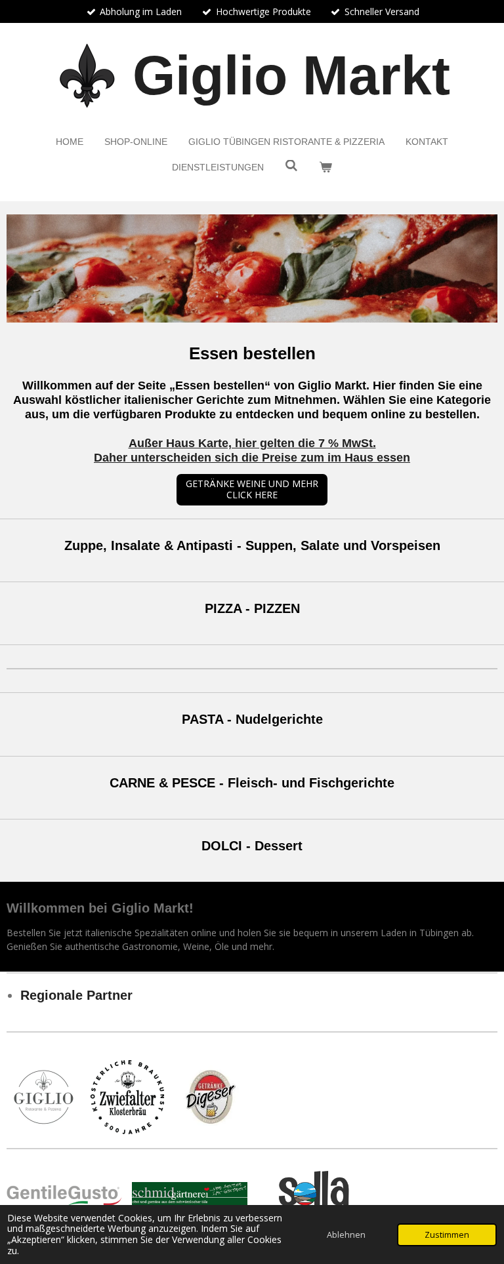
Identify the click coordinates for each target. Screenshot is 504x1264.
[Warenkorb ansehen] (325, 167)
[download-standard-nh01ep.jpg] (210, 1097)
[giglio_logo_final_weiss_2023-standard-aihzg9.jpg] (43, 1097)
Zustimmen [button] (447, 1234)
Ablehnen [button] (346, 1234)
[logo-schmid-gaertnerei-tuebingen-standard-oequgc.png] (190, 1195)
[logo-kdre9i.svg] (127, 1097)
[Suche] (291, 166)
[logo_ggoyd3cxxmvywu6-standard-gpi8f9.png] (64, 1195)
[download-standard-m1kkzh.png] (314, 1195)
